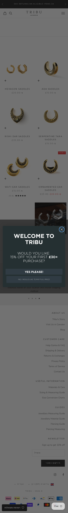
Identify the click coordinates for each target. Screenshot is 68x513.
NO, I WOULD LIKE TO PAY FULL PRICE (34, 279)
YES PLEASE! (34, 271)
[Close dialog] (61, 229)
